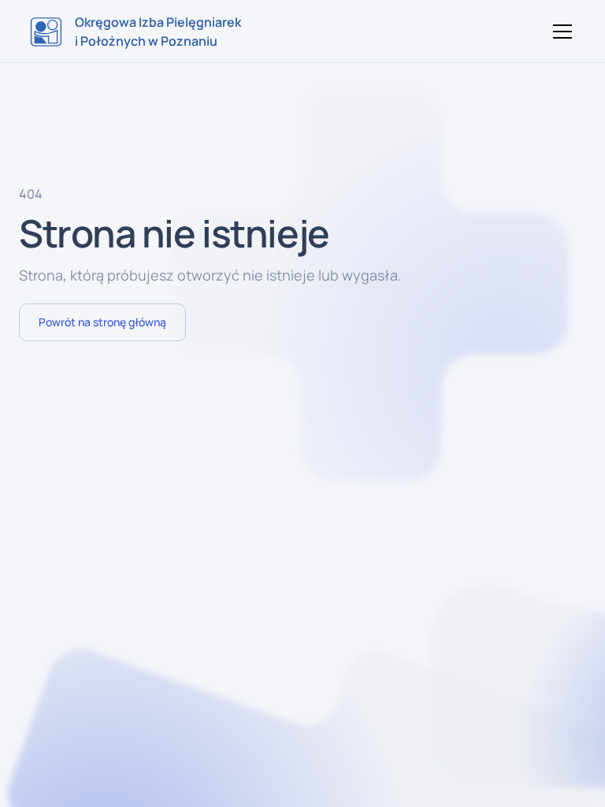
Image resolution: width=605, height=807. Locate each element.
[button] (559, 31)
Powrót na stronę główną (102, 321)
